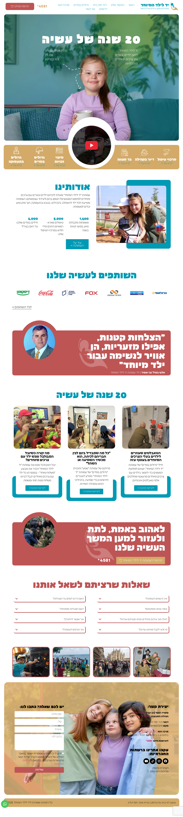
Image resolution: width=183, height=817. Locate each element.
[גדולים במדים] (39, 150)
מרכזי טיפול (166, 159)
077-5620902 (149, 731)
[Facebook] (165, 761)
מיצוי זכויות (59, 159)
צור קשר (90, 9)
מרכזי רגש (63, 5)
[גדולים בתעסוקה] (16, 150)
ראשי (131, 5)
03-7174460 (144, 716)
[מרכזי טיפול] (166, 152)
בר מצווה (124, 159)
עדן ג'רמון (156, 802)
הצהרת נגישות (160, 768)
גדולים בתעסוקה (16, 159)
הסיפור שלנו (117, 5)
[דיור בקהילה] (144, 152)
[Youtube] (146, 761)
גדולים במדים (81, 5)
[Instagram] (159, 761)
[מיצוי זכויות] (59, 150)
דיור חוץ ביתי (100, 5)
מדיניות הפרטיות (159, 771)
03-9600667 (138, 713)
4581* (42, 6)
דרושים (103, 9)
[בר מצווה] (124, 152)
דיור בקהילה (144, 159)
